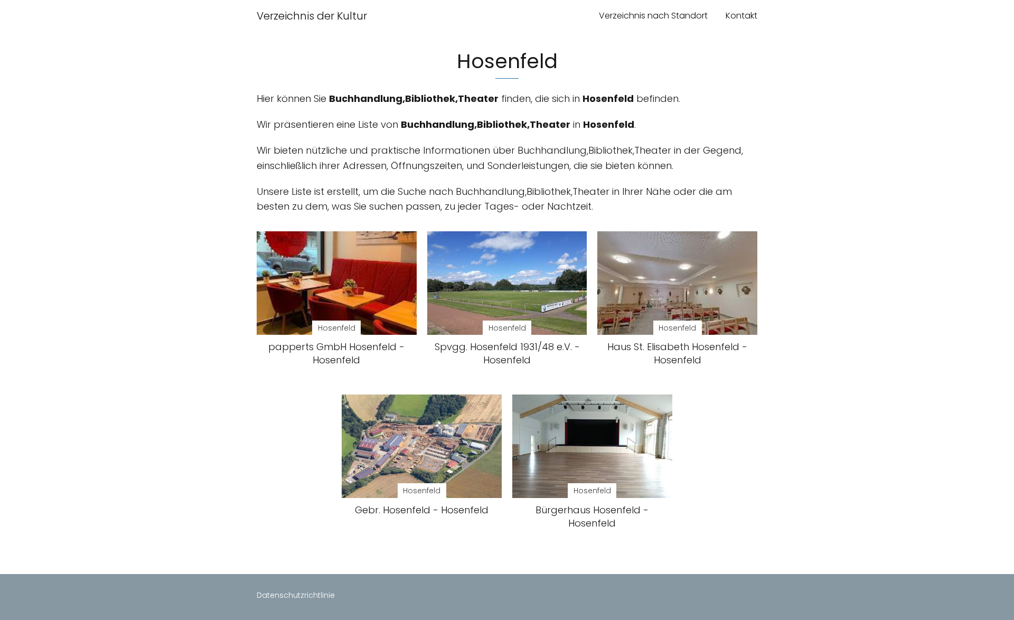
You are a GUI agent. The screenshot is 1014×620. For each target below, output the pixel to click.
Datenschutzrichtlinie (296, 595)
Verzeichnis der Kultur (312, 15)
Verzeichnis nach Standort (653, 16)
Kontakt (741, 16)
